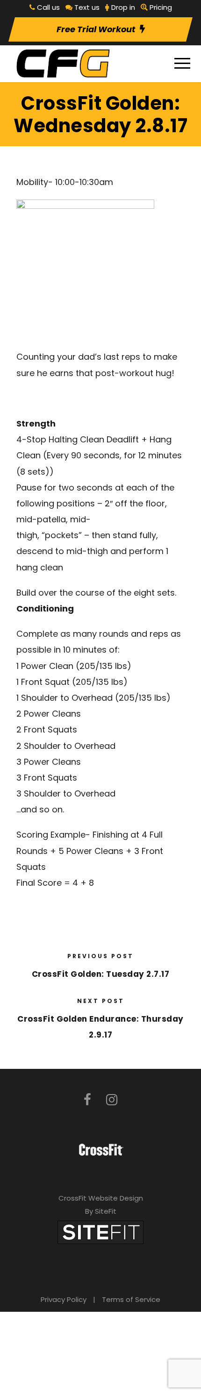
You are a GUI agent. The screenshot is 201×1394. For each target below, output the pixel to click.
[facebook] (87, 1100)
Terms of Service (131, 1299)
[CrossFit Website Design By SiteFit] (100, 1232)
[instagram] (111, 1100)
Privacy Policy (63, 1299)
